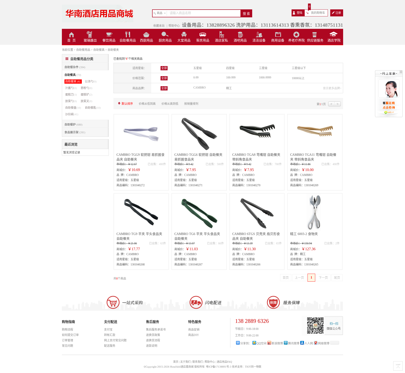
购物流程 (67, 329)
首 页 (71, 40)
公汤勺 (91, 81)
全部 (164, 68)
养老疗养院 (296, 40)
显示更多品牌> (332, 88)
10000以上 (298, 78)
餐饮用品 (109, 40)
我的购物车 (318, 13)
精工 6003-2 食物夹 (304, 234)
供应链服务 (315, 40)
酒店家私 (221, 40)
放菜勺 (71, 101)
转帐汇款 (109, 335)
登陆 (299, 13)
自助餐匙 (93, 107)
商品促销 (193, 329)
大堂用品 (184, 40)
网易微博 (323, 343)
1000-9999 (265, 77)
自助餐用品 (128, 40)
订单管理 (67, 340)
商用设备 (277, 40)
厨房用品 (165, 40)
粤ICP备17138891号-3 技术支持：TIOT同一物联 (233, 366)
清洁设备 (259, 40)
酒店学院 (334, 40)
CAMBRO (199, 87)
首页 (175, 361)
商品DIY (193, 335)
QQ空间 (261, 343)
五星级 (197, 68)
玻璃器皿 (90, 40)
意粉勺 (86, 88)
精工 (229, 88)
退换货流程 (153, 340)
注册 (338, 13)
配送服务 (109, 345)
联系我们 (197, 361)
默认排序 (127, 103)
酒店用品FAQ (224, 361)
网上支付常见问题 (115, 340)
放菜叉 (86, 101)
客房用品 (202, 40)
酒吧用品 (240, 40)
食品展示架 (74, 132)
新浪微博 (277, 343)
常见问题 (67, 345)
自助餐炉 (73, 124)
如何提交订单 (70, 335)
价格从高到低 (169, 103)
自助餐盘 (73, 107)
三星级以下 (299, 68)
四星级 (230, 68)
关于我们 (185, 361)
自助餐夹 (72, 81)
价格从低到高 (147, 103)
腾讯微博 (293, 343)
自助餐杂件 (74, 67)
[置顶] (398, 366)
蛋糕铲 (86, 94)
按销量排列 (191, 103)
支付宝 (108, 329)
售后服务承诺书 (156, 329)
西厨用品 (146, 40)
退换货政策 (153, 335)
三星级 (263, 68)
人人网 (308, 343)
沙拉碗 (71, 114)
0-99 (196, 77)
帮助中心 (174, 25)
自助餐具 (72, 75)
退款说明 (151, 345)
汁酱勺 (71, 88)
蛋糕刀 (71, 94)
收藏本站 (159, 25)
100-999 (231, 77)
